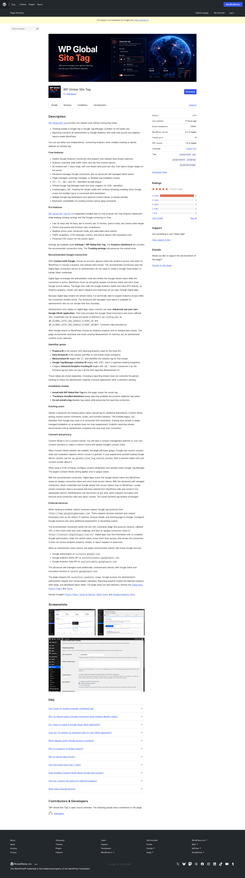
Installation (82, 105)
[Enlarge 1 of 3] (92, 612)
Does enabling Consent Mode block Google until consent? (76, 773)
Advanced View (159, 172)
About (12, 840)
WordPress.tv (108, 852)
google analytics (179, 160)
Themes (59, 844)
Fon (36, 864)
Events (149, 844)
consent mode (185, 154)
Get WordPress (233, 4)
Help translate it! (141, 20)
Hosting (13, 848)
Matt (195, 844)
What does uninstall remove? (62, 789)
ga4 (194, 154)
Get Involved (151, 840)
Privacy (13, 852)
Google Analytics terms (124, 594)
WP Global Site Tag (57, 123)
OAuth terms (102, 594)
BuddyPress (198, 852)
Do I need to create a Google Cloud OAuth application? (74, 724)
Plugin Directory (17, 13)
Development (100, 105)
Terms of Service (87, 594)
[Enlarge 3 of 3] (141, 641)
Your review (157, 218)
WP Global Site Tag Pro (59, 213)
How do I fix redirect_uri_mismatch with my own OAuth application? (80, 732)
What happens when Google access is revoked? (71, 740)
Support (193, 105)
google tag (191, 160)
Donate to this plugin (162, 265)
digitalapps (71, 94)
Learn (103, 840)
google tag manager (187, 165)
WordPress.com (199, 840)
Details (54, 105)
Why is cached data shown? (61, 757)
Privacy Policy (71, 594)
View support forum (161, 240)
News (12, 844)
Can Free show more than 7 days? (64, 765)
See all (193, 218)
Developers (106, 848)
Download (190, 92)
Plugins (59, 848)
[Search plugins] (37, 28)
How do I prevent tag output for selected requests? (72, 781)
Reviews (67, 105)
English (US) (191, 148)
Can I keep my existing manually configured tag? (71, 708)
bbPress (196, 848)
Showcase (60, 840)
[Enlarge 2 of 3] (141, 612)
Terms (69, 588)
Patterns (59, 852)
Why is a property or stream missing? (65, 749)
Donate (150, 848)
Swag (149, 852)
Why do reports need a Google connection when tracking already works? (83, 716)
